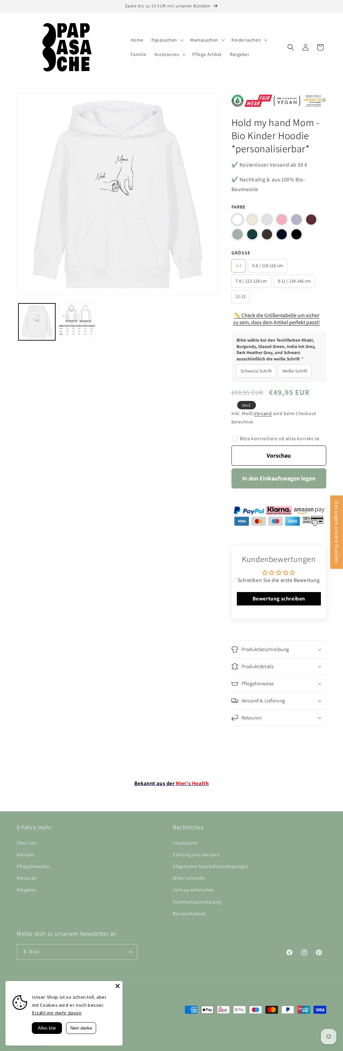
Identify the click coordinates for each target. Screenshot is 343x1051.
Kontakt (25, 855)
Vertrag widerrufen (193, 890)
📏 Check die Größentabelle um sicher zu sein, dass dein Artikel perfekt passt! (276, 319)
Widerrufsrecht (189, 878)
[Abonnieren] (129, 952)
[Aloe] (237, 234)
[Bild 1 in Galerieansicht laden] (36, 321)
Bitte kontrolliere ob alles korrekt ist (280, 438)
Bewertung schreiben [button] (279, 598)
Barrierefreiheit (189, 914)
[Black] (296, 234)
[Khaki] (267, 234)
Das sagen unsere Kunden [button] (336, 532)
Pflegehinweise (33, 866)
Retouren (27, 878)
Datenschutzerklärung (197, 902)
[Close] (117, 986)
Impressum (185, 843)
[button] (166, 40)
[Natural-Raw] (252, 220)
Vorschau (279, 455)
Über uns (27, 843)
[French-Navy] (282, 234)
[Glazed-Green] (252, 234)
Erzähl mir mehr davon (57, 1013)
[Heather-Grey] (267, 220)
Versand (263, 413)
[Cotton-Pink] (282, 220)
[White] (237, 220)
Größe (241, 253)
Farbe (238, 207)
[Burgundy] (311, 220)
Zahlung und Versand (196, 855)
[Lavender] (296, 220)
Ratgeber (27, 890)
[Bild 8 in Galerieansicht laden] (77, 321)
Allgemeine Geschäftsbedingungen (211, 866)
